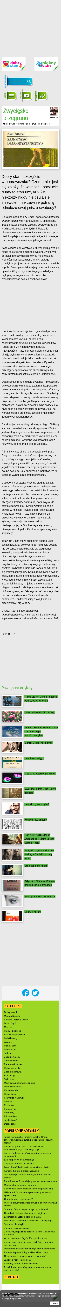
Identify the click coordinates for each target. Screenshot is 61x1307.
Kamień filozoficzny (36, 819)
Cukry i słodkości (12, 1030)
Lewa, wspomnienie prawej (39, 712)
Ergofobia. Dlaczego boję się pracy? (22, 1216)
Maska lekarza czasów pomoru (20, 1185)
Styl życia (9, 1079)
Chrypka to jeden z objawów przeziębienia (25, 1213)
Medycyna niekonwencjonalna (19, 1083)
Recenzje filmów (12, 1086)
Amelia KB (54, 117)
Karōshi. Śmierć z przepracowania (21, 1171)
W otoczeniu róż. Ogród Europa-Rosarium (25, 1238)
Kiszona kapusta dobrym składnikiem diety (26, 1252)
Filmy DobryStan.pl (14, 1097)
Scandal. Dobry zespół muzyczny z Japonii (26, 1209)
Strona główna (9, 124)
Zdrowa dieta (11, 1116)
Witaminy (9, 1042)
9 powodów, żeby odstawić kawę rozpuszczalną (28, 1188)
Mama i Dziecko (12, 1016)
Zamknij (55, 1303)
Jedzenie (8, 1053)
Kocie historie (11, 1090)
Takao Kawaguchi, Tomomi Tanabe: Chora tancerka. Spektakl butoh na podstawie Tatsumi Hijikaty (28, 1140)
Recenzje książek (13, 1064)
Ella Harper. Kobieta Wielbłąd (19, 1159)
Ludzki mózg (10, 1038)
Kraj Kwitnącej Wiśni (14, 1034)
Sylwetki (8, 1101)
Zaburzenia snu (12, 1057)
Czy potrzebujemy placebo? (40, 773)
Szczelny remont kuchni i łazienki (21, 1263)
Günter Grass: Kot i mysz (38, 742)
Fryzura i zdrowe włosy (16, 1019)
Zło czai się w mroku (36, 865)
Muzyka (8, 1027)
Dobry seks (10, 1123)
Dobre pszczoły (12, 1068)
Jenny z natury (33, 911)
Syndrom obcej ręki (14, 1224)
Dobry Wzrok (10, 1012)
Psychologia (23, 124)
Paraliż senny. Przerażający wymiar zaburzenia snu (30, 1181)
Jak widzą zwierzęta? (37, 804)
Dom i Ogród (10, 1023)
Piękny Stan (10, 1045)
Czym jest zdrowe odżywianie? (20, 1163)
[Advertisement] (30, 26)
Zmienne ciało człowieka (16, 1228)
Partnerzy (9, 1112)
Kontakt (11, 1277)
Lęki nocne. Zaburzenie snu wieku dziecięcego (28, 1220)
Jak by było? (10, 1120)
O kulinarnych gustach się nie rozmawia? (25, 1256)
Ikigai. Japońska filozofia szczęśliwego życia (26, 1167)
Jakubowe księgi (34, 758)
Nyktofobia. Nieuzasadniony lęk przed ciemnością (29, 1248)
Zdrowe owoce (11, 1060)
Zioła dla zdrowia (12, 1071)
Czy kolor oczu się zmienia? (18, 1199)
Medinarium (10, 1049)
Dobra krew (10, 1094)
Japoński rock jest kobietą (17, 1259)
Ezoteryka (9, 1105)
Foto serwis (10, 1109)
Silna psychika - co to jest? (40, 896)
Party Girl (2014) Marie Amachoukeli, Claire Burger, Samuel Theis (39, 838)
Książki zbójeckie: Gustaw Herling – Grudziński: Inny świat (39, 854)
